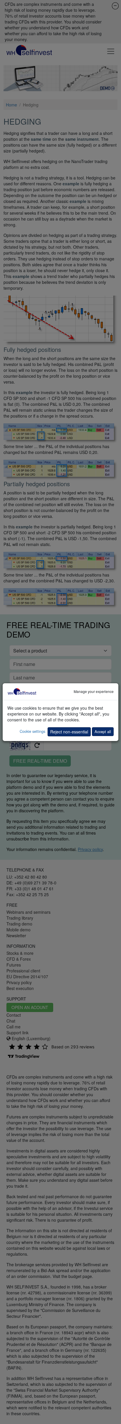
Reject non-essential (69, 732)
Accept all (103, 731)
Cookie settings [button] (32, 731)
